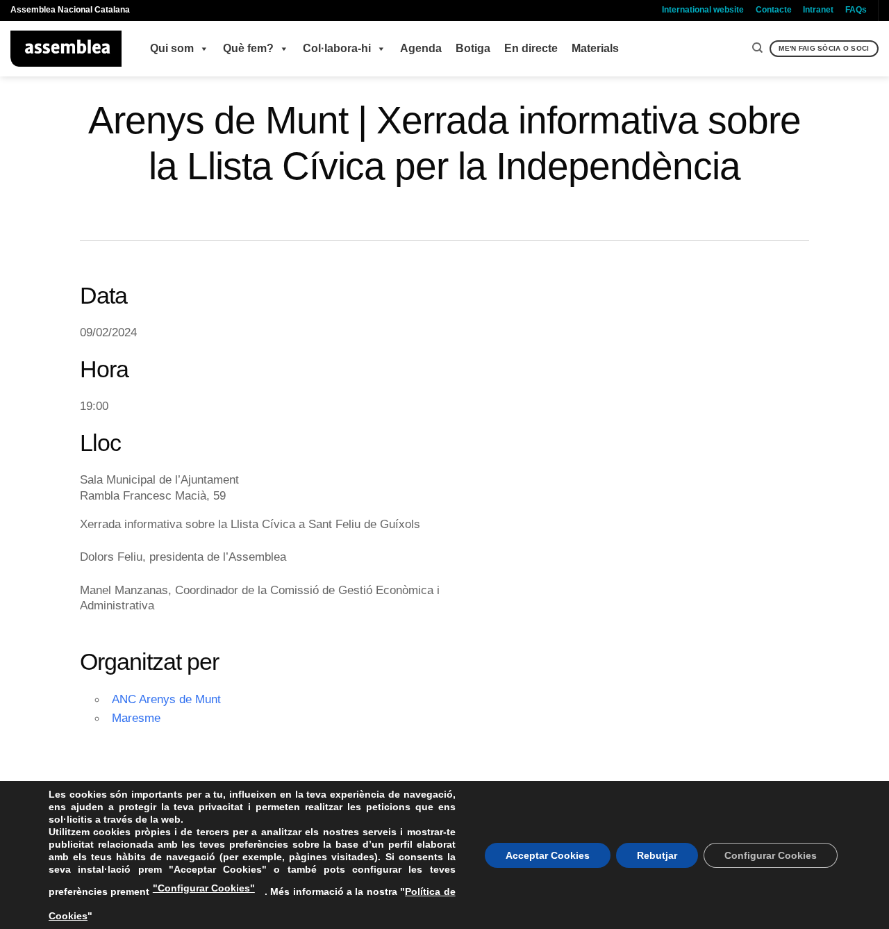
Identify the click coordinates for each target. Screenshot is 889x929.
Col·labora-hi (337, 48)
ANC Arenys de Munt (166, 699)
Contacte (774, 10)
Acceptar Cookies (548, 855)
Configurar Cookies (770, 855)
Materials (595, 48)
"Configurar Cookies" (204, 888)
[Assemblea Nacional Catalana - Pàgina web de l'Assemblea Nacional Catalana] (66, 48)
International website (703, 10)
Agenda (421, 48)
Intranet (818, 10)
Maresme (136, 718)
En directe (531, 48)
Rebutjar (657, 855)
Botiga (473, 48)
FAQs (856, 10)
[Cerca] (757, 48)
